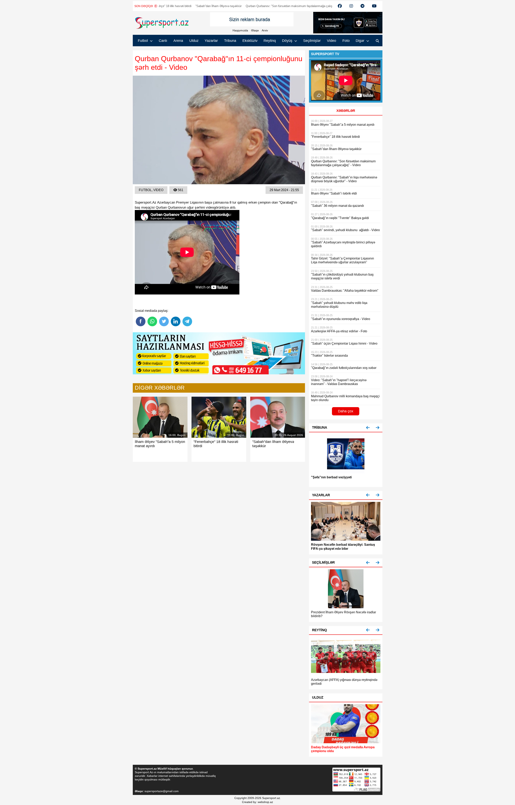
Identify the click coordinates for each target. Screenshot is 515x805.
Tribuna (230, 41)
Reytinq (270, 41)
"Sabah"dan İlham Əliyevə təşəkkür (200, 6)
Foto (346, 41)
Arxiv (265, 30)
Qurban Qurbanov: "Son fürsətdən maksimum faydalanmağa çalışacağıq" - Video (281, 6)
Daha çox (345, 411)
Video (331, 41)
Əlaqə (255, 30)
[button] (368, 427)
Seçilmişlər (312, 41)
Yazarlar (211, 41)
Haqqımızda (240, 30)
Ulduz (194, 41)
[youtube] (340, 6)
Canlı (163, 41)
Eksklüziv (250, 41)
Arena (178, 41)
